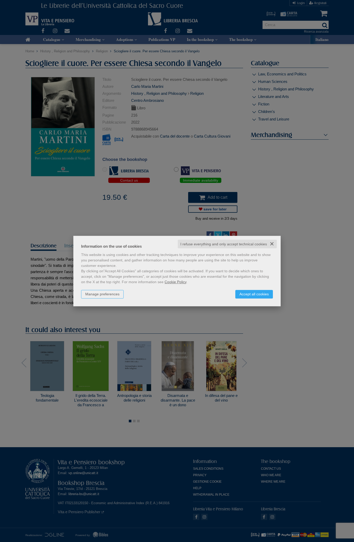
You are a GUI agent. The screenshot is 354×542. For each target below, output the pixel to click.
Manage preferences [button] (102, 294)
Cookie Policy (175, 282)
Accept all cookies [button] (254, 294)
